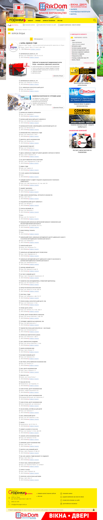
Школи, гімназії (76, 60)
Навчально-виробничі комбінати (80, 52)
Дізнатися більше (58, 107)
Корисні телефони (49, 20)
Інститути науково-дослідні (79, 48)
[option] (82, 144)
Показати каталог (89, 63)
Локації (37, 20)
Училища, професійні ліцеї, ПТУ (80, 58)
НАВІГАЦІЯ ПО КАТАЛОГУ (79, 34)
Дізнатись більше (58, 76)
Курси (73, 40)
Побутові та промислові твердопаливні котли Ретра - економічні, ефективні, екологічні (47, 63)
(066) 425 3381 (15, 502)
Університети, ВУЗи (77, 56)
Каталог (30, 20)
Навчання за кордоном (78, 54)
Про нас (60, 20)
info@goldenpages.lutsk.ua (19, 504)
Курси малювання (77, 42)
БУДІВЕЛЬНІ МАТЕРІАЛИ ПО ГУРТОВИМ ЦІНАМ (46, 96)
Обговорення (38, 39)
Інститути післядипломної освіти (80, 50)
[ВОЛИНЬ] (20, 491)
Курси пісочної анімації (78, 44)
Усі (31, 39)
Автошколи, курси (76, 46)
